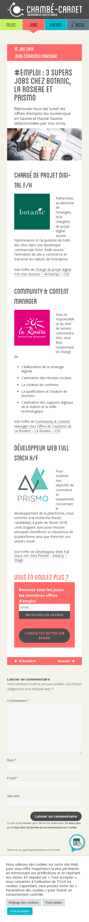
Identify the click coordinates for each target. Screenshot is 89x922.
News (11, 25)
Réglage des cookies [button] (23, 902)
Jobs (33, 25)
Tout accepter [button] (20, 911)
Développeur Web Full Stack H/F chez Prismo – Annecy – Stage (41, 555)
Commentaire (18, 700)
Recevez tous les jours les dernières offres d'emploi (41, 595)
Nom (11, 760)
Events (55, 25)
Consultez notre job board (44, 635)
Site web (13, 796)
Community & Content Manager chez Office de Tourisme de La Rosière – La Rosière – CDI (42, 426)
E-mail (12, 778)
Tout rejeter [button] (53, 902)
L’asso (78, 25)
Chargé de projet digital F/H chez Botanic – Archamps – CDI (42, 272)
